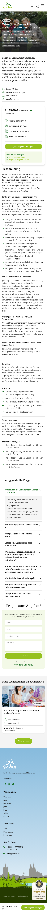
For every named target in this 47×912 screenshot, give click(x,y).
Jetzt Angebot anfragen (23, 146)
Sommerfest (29, 31)
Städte (5, 813)
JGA (18, 46)
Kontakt (6, 816)
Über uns (7, 797)
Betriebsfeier (35, 43)
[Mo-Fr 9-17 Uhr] (37, 6)
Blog (5, 810)
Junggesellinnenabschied (27, 34)
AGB (5, 828)
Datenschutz (8, 832)
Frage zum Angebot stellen (18, 160)
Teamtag (6, 43)
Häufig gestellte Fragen (17, 157)
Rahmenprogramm (9, 37)
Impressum (7, 835)
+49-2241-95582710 (15, 847)
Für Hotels (7, 803)
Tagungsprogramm (9, 40)
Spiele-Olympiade (8, 46)
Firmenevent (25, 43)
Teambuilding (22, 40)
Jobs (5, 807)
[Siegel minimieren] (45, 883)
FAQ (5, 800)
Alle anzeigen (23, 741)
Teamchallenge (33, 40)
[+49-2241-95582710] (4, 847)
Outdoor (28, 37)
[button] (6, 709)
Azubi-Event (15, 43)
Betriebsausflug (18, 31)
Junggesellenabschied (10, 34)
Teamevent (6, 31)
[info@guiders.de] (4, 853)
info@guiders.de (13, 854)
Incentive (20, 37)
